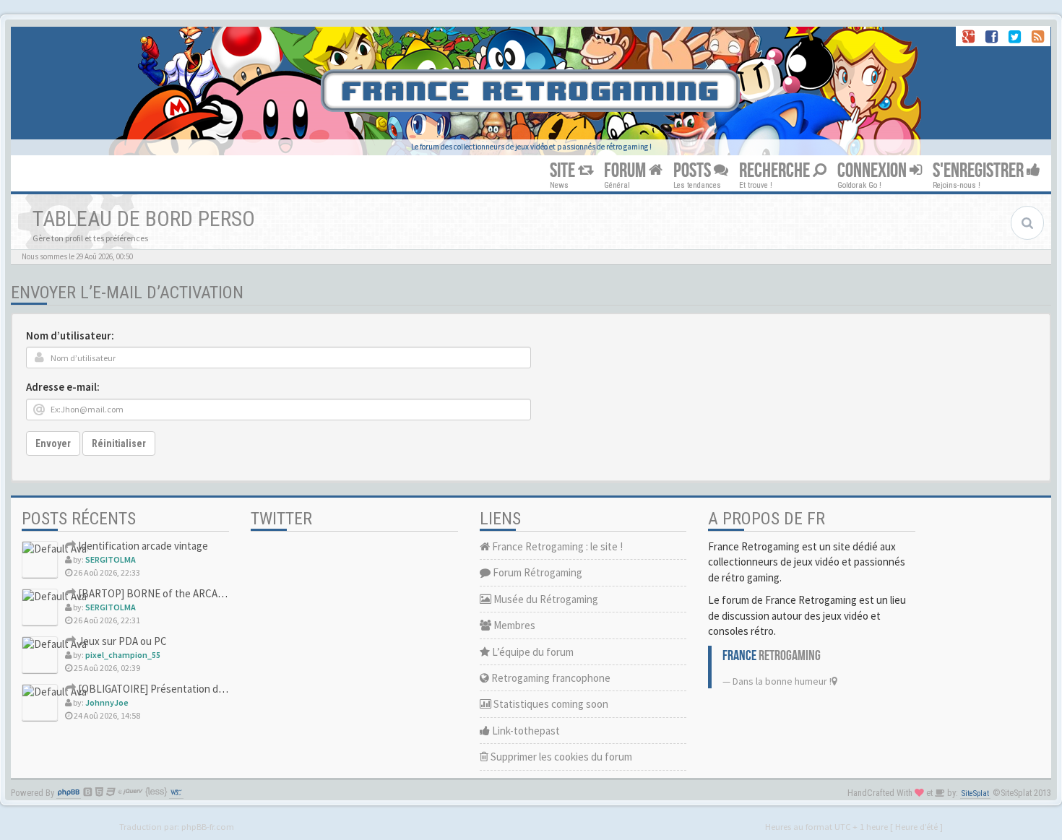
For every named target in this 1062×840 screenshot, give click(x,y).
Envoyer (53, 443)
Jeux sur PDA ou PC (121, 641)
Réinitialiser (119, 443)
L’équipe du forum (532, 652)
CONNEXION (873, 171)
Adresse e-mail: (63, 387)
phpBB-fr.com (207, 826)
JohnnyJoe (107, 702)
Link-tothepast (525, 730)
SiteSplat (975, 793)
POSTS (693, 171)
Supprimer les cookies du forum (560, 756)
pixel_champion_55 (122, 654)
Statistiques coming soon (549, 704)
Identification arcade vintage (142, 546)
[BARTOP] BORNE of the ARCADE (153, 593)
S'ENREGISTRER (980, 171)
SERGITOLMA (110, 559)
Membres (513, 625)
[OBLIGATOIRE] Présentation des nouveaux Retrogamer (204, 689)
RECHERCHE (776, 171)
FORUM (626, 171)
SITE (564, 171)
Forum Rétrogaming (536, 572)
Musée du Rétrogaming (544, 599)
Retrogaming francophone (549, 678)
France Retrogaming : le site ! (556, 546)
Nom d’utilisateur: (70, 335)
